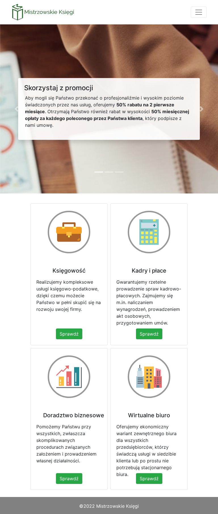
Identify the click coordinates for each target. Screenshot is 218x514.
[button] (16, 109)
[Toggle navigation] (199, 12)
